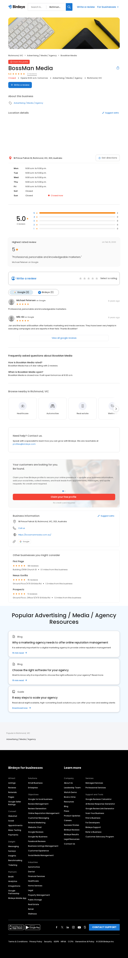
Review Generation (37, 808)
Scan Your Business (95, 813)
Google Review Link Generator (100, 808)
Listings (12, 783)
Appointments (15, 825)
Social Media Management (41, 855)
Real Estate (33, 904)
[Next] (116, 409)
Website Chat (35, 827)
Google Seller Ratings (14, 803)
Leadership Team (72, 787)
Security (48, 941)
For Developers (93, 822)
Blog (66, 806)
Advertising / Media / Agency (42, 55)
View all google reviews (64, 338)
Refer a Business (93, 832)
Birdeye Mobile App (17, 898)
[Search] (69, 7)
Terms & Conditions (18, 941)
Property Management (39, 895)
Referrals (12, 792)
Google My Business (37, 836)
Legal (30, 890)
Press (66, 811)
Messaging (13, 846)
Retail (31, 909)
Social (11, 820)
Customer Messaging (38, 818)
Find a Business (93, 818)
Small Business (35, 783)
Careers (68, 820)
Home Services (35, 885)
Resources (69, 801)
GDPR (56, 941)
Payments (13, 834)
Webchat (12, 816)
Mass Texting (14, 830)
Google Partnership (13, 892)
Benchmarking (15, 860)
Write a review (86, 7)
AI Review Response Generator (100, 804)
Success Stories (71, 825)
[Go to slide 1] (63, 491)
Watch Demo (70, 792)
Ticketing (12, 865)
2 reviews (32, 73)
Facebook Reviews (37, 841)
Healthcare (33, 881)
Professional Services (96, 787)
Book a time (70, 797)
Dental (31, 871)
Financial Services (36, 876)
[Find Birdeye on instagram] (73, 927)
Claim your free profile (63, 496)
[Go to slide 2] (64, 491)
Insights (12, 855)
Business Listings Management (43, 846)
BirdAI (11, 876)
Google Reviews (35, 832)
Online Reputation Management (43, 813)
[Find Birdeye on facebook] (56, 927)
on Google (40, 300)
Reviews (12, 787)
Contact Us (69, 843)
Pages (11, 797)
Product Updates (72, 815)
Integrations (14, 886)
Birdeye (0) (48, 292)
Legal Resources (71, 839)
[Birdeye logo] (17, 7)
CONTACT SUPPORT (104, 927)
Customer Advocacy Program (100, 836)
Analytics (12, 881)
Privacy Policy (36, 941)
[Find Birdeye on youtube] (79, 927)
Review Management (38, 804)
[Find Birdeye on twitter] (62, 927)
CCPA (70, 941)
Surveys (12, 851)
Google (26, 541)
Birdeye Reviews (71, 829)
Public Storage (35, 899)
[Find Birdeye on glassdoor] (85, 927)
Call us (21, 528)
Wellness (32, 913)
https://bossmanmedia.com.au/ (34, 534)
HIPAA (63, 941)
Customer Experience (38, 850)
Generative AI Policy (84, 941)
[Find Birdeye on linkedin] (67, 927)
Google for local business (40, 799)
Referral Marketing (36, 822)
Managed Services (94, 783)
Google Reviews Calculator (98, 799)
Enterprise (33, 787)
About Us (68, 783)
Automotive (34, 867)
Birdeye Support (93, 827)
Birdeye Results (71, 834)
